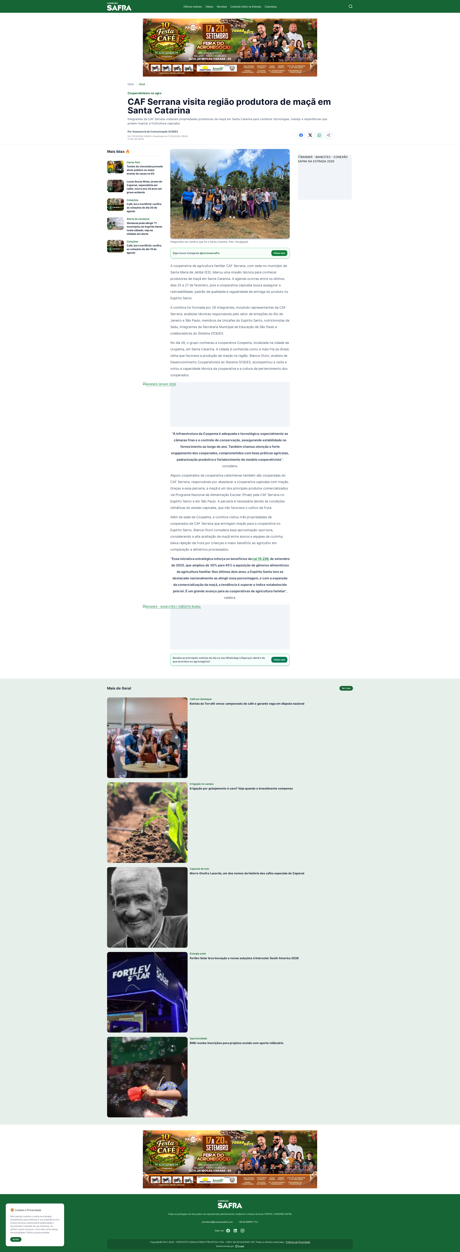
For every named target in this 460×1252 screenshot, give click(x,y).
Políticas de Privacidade (298, 1242)
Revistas (222, 6)
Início (131, 84)
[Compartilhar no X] (310, 135)
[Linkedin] (235, 1230)
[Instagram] (242, 1230)
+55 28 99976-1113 (248, 1222)
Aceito (16, 1239)
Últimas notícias (192, 6)
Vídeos (209, 6)
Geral (142, 84)
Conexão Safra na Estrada (245, 6)
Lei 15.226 (260, 559)
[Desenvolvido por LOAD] (239, 1246)
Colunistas (271, 6)
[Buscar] (350, 6)
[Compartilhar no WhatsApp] (319, 135)
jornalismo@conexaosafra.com (217, 1222)
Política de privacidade (37, 1232)
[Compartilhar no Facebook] (301, 135)
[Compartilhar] (328, 135)
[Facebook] (228, 1230)
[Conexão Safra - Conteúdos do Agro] (119, 6)
